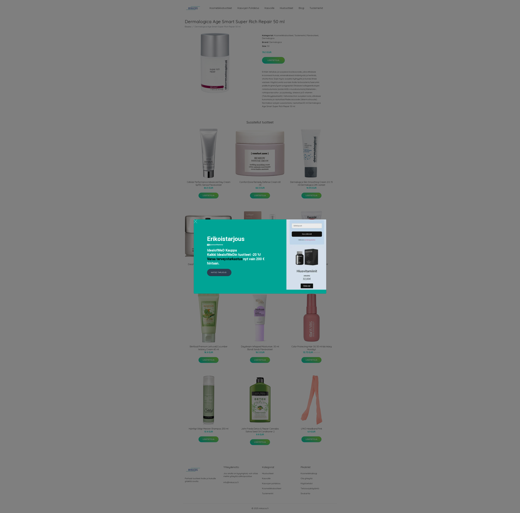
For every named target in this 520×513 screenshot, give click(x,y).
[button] (219, 272)
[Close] (195, 221)
